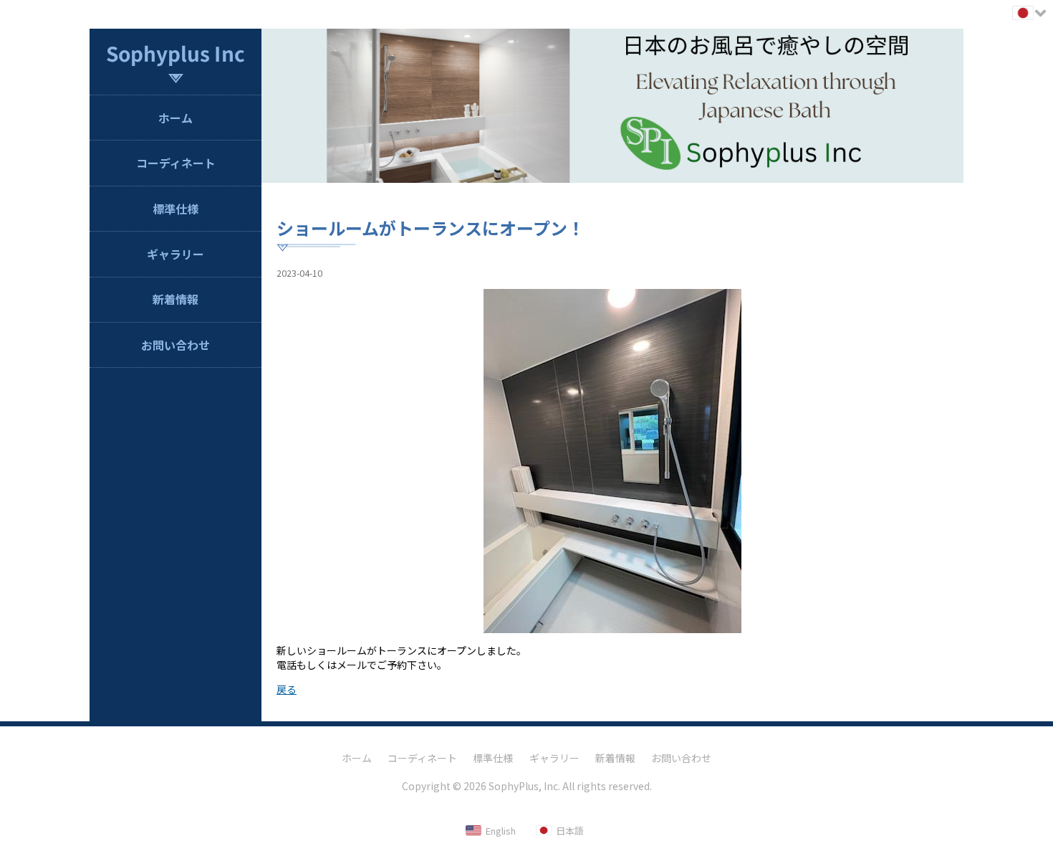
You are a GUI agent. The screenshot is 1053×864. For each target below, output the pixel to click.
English (501, 830)
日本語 (570, 830)
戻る (287, 689)
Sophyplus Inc (175, 53)
